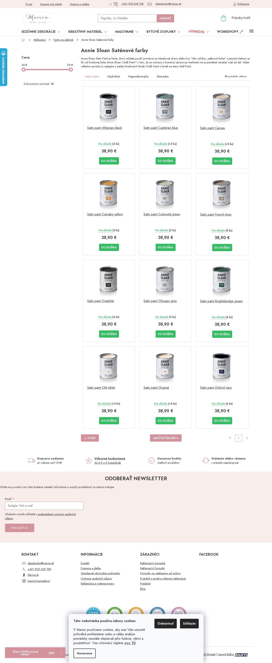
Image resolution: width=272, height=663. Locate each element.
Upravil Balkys (226, 654)
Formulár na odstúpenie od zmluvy (160, 573)
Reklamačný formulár (152, 568)
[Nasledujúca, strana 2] (238, 438)
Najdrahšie (113, 76)
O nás (29, 4)
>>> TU (129, 643)
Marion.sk (33, 575)
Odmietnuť (165, 623)
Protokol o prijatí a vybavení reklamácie (163, 579)
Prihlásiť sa (19, 528)
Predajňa (145, 584)
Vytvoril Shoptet (206, 654)
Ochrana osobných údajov (96, 579)
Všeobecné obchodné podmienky (100, 573)
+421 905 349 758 (39, 569)
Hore (92, 438)
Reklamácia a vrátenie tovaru (97, 584)
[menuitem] (41, 32)
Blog (143, 589)
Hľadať (165, 18)
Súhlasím (189, 623)
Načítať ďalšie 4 (165, 438)
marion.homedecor (39, 581)
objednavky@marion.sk (41, 563)
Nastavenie (84, 653)
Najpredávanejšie (138, 76)
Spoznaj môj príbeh (51, 4)
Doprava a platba (79, 4)
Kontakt (85, 563)
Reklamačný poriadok (152, 563)
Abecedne (163, 76)
